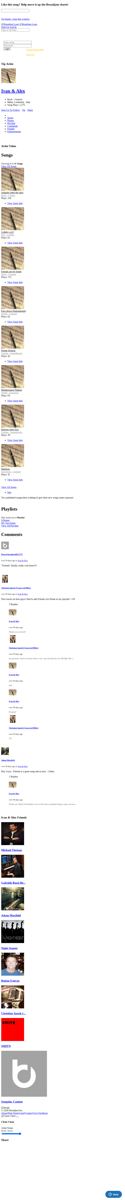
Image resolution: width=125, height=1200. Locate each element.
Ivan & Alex (23, 560)
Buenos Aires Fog (10, 429)
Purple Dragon (8, 350)
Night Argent (9, 948)
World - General (9, 314)
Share (30, 110)
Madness (5, 469)
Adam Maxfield (8, 760)
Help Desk (13, 1113)
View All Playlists (9, 525)
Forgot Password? (35, 49)
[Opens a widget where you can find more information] (113, 1194)
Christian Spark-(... (13, 1013)
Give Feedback (40, 1113)
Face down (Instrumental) (13, 311)
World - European (9, 392)
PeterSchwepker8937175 (12, 554)
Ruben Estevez (10, 980)
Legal (21, 1113)
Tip (23, 110)
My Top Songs (8, 523)
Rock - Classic (8, 195)
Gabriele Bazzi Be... (13, 882)
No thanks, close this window (15, 19)
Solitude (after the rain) (12, 192)
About (4, 1113)
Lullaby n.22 (7, 232)
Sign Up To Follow (10, 110)
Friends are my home (11, 271)
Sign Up (30, 54)
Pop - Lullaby (7, 235)
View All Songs (8, 166)
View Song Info (15, 203)
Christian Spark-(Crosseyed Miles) (16, 588)
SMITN (6, 1046)
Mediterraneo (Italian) (11, 390)
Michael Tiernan (11, 850)
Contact (28, 1113)
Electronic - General (11, 471)
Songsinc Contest (12, 1101)
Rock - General (8, 274)
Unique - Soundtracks (11, 353)
